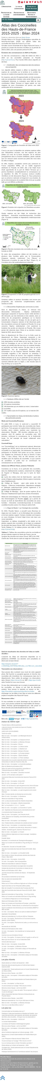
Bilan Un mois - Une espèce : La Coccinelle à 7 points (17, 807)
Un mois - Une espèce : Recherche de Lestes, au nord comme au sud (20, 923)
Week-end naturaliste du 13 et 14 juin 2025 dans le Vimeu (18, 1000)
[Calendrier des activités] (19, 1)
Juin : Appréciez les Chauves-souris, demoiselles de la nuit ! (18, 810)
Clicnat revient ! (6, 881)
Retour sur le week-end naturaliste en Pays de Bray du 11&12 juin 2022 (20, 843)
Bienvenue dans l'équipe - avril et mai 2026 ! (14, 988)
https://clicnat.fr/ (16, 680)
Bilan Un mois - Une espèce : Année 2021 (13, 781)
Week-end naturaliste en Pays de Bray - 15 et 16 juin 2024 (18, 894)
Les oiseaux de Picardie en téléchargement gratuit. (16, 1024)
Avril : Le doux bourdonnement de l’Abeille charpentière (17, 801)
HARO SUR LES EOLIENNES (10, 731)
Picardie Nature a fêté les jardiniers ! (12, 725)
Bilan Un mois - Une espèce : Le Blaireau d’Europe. (16, 742)
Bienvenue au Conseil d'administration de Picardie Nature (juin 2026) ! (19, 980)
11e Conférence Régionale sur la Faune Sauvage (15, 898)
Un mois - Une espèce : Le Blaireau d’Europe (14, 946)
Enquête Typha (6, 838)
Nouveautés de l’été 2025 (9, 926)
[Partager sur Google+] (25, 719)
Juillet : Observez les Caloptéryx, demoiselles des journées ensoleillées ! (18, 817)
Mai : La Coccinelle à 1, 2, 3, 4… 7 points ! (13, 805)
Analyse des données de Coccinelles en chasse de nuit (17, 868)
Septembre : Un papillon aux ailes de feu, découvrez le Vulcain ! (19, 827)
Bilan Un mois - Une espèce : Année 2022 (13, 859)
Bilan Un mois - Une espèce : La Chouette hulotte (15, 853)
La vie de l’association (19, 7)
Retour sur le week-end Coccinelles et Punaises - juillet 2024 (18, 903)
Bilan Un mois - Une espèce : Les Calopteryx (14, 820)
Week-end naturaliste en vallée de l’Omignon (14, 863)
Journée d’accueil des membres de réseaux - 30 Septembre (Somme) (18, 873)
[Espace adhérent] (22, 1)
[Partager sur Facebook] (23, 719)
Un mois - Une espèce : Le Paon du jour (13, 983)
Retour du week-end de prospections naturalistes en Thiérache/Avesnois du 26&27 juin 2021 (16, 769)
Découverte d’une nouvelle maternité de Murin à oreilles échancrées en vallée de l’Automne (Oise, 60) (17, 760)
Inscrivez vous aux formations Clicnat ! (12, 935)
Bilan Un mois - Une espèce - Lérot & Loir (13, 1019)
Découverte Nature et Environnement (31, 14)
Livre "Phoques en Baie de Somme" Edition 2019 (15, 1038)
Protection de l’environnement (19, 14)
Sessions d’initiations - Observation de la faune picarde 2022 (18, 788)
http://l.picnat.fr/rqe (8, 529)
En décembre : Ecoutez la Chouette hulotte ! (14, 846)
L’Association (6, 6)
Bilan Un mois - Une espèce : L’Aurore (12, 744)
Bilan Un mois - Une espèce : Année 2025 (13, 944)
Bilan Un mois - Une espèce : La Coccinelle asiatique (16, 764)
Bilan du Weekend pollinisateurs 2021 (12, 766)
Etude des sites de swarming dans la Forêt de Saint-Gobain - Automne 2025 (18, 966)
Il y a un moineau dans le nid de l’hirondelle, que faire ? (17, 1043)
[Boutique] (30, 1)
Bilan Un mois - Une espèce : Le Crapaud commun (16, 740)
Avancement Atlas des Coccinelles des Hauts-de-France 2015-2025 (19, 778)
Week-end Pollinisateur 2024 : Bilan (12, 901)
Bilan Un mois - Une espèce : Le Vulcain (13, 832)
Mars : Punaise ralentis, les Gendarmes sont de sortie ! (17, 794)
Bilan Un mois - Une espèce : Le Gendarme (14, 796)
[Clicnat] (27, 1)
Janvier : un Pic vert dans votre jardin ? (12, 775)
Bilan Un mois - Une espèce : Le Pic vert (13, 783)
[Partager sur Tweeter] (22, 719)
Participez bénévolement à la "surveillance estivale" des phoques (20, 1051)
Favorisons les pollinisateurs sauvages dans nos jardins (17, 866)
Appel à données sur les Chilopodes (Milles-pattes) (16, 886)
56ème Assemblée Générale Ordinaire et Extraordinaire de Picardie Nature (18, 995)
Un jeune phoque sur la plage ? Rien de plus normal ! (16, 985)
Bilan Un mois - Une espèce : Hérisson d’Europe (15, 751)
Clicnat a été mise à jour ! (9, 942)
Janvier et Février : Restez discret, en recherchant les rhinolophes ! (20, 905)
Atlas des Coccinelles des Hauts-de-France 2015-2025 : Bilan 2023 (19, 891)
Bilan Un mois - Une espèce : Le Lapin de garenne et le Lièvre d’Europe (19, 791)
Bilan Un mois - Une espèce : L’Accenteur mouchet (16, 772)
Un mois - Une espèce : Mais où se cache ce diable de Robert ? (19, 912)
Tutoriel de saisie (6, 733)
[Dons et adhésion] (24, 1)
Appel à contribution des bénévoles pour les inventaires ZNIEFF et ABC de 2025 (20, 908)
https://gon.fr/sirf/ (34, 680)
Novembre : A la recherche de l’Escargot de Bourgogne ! (17, 840)
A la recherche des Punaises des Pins (12, 812)
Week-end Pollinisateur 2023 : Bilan (12, 870)
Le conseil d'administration (9, 1021)
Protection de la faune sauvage (6, 14)
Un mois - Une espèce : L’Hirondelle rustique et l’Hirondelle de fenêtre (19, 949)
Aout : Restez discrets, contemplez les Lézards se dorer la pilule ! (20, 823)
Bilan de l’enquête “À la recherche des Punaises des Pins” (18, 888)
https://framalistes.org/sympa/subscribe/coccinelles (18, 691)
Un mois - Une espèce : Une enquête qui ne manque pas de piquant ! (18, 932)
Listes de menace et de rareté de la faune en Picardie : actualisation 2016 (17, 728)
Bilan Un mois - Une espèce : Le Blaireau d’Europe (16, 952)
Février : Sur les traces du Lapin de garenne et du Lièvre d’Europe (20, 785)
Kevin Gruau (26, 37)
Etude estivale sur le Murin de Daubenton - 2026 (15, 963)
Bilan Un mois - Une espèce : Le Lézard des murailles (17, 825)
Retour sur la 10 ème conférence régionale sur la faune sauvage (19, 883)
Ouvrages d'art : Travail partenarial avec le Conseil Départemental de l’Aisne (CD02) (20, 970)
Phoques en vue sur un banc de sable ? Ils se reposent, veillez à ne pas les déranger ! (19, 991)
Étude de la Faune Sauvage (31, 7)
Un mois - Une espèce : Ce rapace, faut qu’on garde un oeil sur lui (20, 937)
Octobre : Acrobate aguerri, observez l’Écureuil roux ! (16, 829)
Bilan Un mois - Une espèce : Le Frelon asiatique (15, 758)
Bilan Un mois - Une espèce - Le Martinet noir (14, 749)
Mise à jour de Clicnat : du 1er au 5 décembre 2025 (16, 939)
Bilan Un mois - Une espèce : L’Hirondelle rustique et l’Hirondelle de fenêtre (20, 955)
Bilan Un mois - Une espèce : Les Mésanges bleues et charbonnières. (17, 736)
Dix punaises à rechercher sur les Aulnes (13, 876)
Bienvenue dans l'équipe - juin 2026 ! (12, 973)
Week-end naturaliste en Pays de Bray (12, 798)
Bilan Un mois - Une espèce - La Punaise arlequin (15, 753)
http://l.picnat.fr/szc (8, 60)
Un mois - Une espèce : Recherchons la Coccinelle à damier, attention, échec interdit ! (18, 919)
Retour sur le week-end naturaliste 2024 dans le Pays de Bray (19, 896)
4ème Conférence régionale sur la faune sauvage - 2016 (17, 1032)
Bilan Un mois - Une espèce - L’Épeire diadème (15, 755)
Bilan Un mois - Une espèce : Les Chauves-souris (15, 814)
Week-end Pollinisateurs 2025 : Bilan (12, 929)
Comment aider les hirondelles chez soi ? (13, 1011)
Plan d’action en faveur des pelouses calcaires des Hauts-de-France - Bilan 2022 (19, 856)
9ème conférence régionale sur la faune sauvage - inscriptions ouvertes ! (19, 835)
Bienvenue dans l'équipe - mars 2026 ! (12, 998)
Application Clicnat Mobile (9, 914)
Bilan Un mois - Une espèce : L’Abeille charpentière (16, 803)
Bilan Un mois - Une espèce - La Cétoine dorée (15, 746)
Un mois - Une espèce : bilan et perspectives (14, 861)
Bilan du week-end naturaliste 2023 (11, 879)
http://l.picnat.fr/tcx (32, 719)
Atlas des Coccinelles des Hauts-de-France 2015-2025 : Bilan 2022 (19, 849)
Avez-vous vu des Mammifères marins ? (13, 1005)
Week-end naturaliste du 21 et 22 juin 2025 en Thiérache (17, 916)
